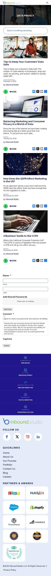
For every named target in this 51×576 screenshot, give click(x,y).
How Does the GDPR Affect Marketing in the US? (25, 180)
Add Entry (8, 309)
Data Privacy (12, 79)
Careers (7, 476)
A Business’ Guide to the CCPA (20, 235)
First (5, 284)
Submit (6, 346)
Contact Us (9, 468)
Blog (5, 472)
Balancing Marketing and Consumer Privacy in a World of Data (24, 122)
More (13, 91)
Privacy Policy (9, 570)
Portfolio (7, 464)
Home (6, 452)
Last (5, 292)
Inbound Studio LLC (18, 566)
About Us (8, 456)
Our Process (9, 460)
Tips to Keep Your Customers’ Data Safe (23, 63)
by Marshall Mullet (11, 85)
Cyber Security (6, 79)
